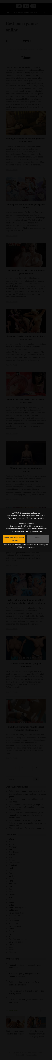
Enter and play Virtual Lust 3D (14, 539)
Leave (38, 537)
